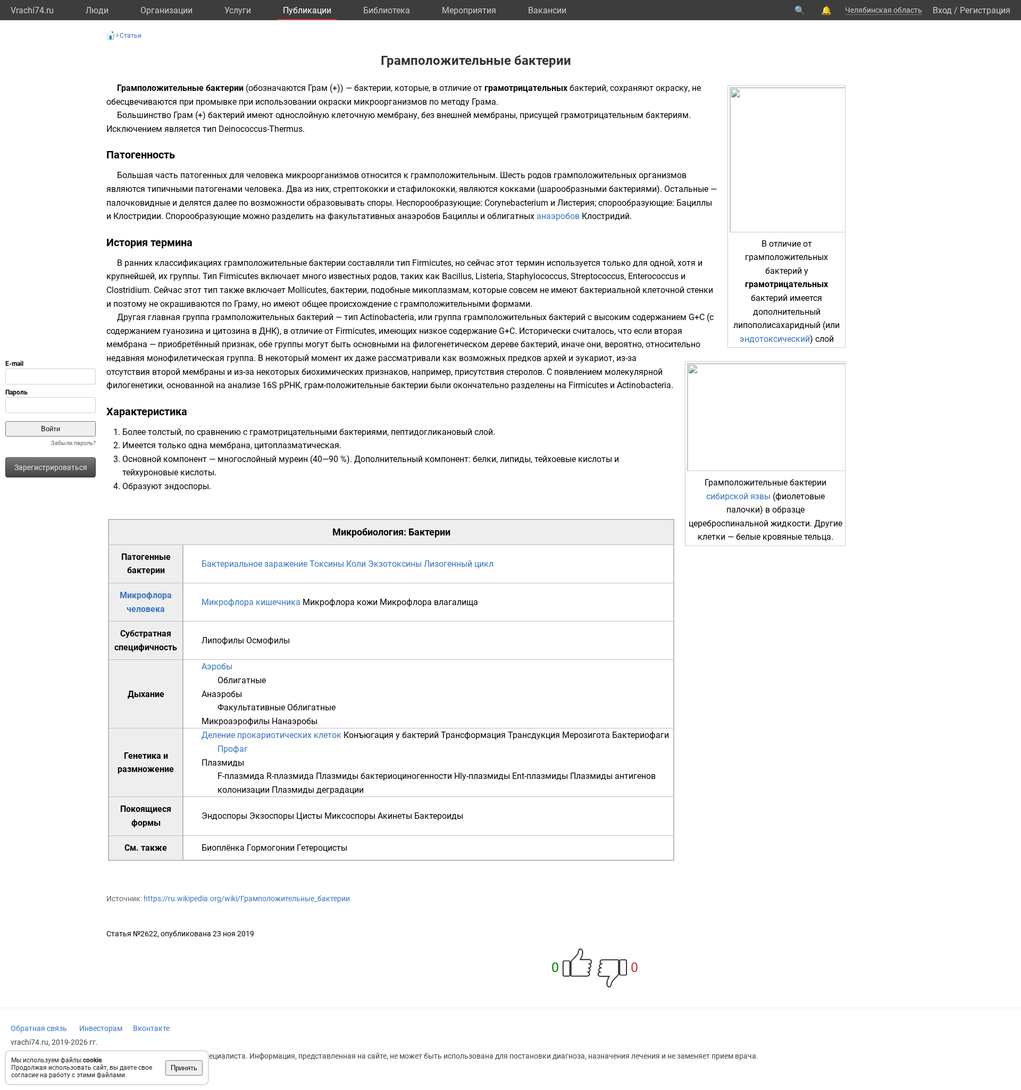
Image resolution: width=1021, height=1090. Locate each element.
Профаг (232, 749)
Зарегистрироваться (50, 467)
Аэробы (217, 666)
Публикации (307, 10)
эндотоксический (775, 339)
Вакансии (547, 10)
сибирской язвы (738, 496)
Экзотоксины (395, 564)
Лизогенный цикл (458, 564)
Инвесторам (100, 1028)
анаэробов (558, 216)
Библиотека (386, 10)
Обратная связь (39, 1028)
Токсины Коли (337, 564)
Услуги (237, 10)
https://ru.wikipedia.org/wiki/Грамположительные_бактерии (247, 898)
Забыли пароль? (73, 443)
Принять (184, 1068)
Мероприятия (469, 10)
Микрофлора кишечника (251, 602)
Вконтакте (151, 1028)
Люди (97, 10)
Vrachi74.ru (32, 10)
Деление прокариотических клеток (271, 735)
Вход (942, 10)
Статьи (130, 35)
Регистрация (985, 10)
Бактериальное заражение (254, 564)
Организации (166, 10)
